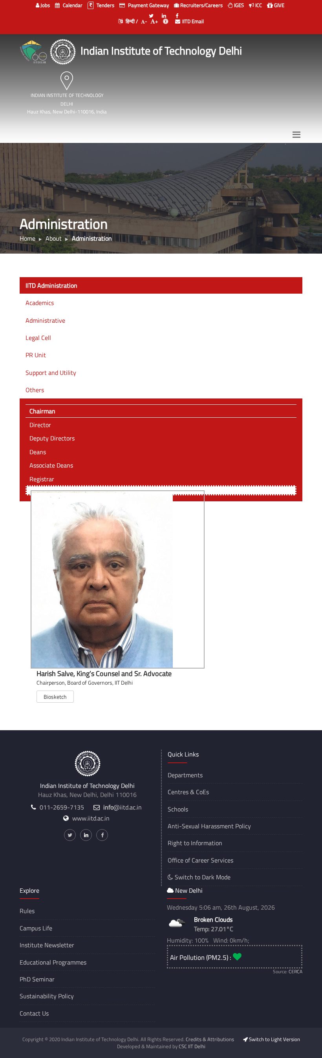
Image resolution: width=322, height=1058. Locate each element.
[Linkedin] (164, 13)
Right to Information (195, 843)
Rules (27, 910)
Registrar (41, 479)
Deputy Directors (52, 438)
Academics (40, 302)
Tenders (104, 5)
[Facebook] (177, 13)
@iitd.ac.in (122, 807)
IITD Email (193, 21)
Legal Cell (38, 337)
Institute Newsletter (47, 945)
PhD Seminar (37, 979)
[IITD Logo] (64, 51)
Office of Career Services (200, 860)
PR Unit (36, 355)
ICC (258, 5)
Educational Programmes (53, 962)
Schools (178, 809)
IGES (238, 5)
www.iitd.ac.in (91, 818)
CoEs (202, 792)
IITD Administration (51, 285)
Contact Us (34, 1013)
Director (40, 424)
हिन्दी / (131, 21)
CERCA (295, 971)
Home (27, 238)
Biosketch (55, 697)
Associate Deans (51, 465)
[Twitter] (151, 13)
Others (35, 390)
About (54, 238)
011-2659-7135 (62, 807)
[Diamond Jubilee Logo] (34, 51)
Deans (37, 452)
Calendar (72, 5)
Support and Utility (51, 372)
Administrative (45, 320)
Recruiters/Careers (201, 5)
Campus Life (36, 928)
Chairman (42, 411)
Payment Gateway (148, 5)
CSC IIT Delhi (192, 1046)
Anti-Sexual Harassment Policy (209, 826)
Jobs (44, 5)
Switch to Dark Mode (202, 877)
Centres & (181, 792)
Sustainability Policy (47, 996)
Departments (185, 775)
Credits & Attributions (210, 1039)
